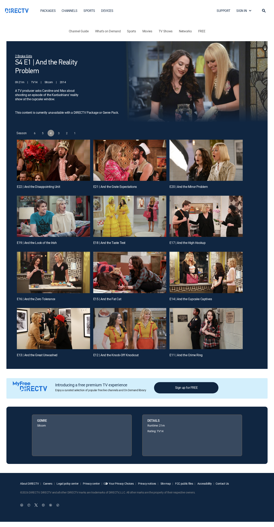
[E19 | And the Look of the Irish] (53, 216)
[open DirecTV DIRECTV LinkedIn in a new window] (21, 505)
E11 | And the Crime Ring (185, 355)
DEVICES (107, 10)
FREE (201, 31)
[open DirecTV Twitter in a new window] (36, 505)
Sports (131, 31)
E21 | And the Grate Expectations (115, 186)
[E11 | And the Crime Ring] (206, 328)
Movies (147, 31)
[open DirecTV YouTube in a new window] (50, 505)
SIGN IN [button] (241, 10)
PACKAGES (48, 10)
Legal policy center (67, 483)
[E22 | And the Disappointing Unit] (53, 160)
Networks (185, 31)
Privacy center (91, 483)
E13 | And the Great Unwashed (37, 355)
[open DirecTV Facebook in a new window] (28, 505)
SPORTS (89, 10)
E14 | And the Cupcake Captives (190, 299)
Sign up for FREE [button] (186, 387)
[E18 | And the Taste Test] (129, 216)
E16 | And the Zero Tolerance (36, 299)
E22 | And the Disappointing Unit (38, 186)
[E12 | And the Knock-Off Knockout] (129, 328)
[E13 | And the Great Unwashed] (53, 328)
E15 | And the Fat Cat (107, 299)
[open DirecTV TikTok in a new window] (57, 505)
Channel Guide (79, 31)
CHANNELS (69, 10)
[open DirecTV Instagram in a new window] (43, 505)
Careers (47, 483)
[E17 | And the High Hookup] (206, 216)
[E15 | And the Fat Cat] (129, 272)
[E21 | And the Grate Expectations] (129, 160)
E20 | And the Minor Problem (188, 186)
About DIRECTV (29, 483)
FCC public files (184, 483)
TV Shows (166, 31)
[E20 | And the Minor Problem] (206, 160)
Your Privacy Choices (121, 483)
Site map (165, 483)
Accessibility (204, 483)
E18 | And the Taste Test (109, 242)
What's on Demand (108, 31)
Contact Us (222, 483)
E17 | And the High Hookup (187, 242)
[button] (263, 10)
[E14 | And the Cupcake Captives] (206, 272)
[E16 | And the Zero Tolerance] (53, 272)
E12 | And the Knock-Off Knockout (116, 355)
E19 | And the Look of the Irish (37, 242)
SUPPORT (223, 10)
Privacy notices (147, 483)
